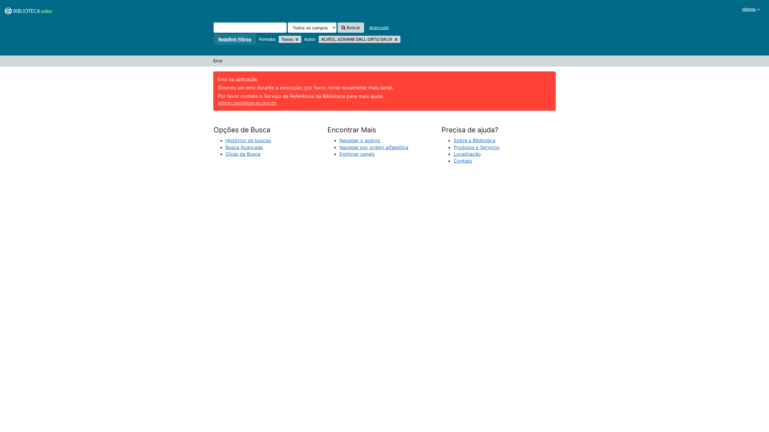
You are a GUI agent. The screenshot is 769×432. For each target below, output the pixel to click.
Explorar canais (357, 154)
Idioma (749, 9)
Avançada (379, 27)
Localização (467, 154)
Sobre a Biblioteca (474, 140)
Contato (463, 161)
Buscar (352, 27)
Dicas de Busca (243, 154)
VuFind (19, 9)
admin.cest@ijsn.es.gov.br (247, 103)
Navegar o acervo (359, 140)
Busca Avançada (244, 147)
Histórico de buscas (248, 140)
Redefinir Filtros (234, 39)
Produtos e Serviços (477, 147)
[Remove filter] (297, 39)
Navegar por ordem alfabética (373, 147)
